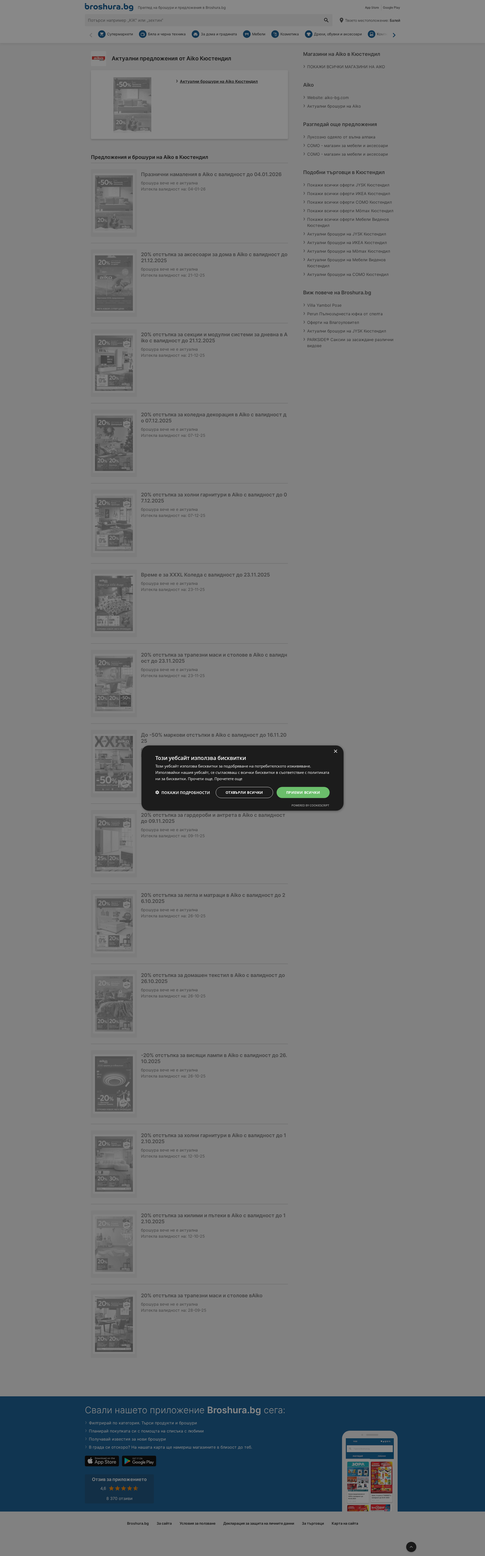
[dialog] (242, 777)
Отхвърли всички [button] (244, 792)
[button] (182, 792)
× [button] (335, 751)
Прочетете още (228, 778)
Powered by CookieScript (310, 805)
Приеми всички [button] (303, 792)
